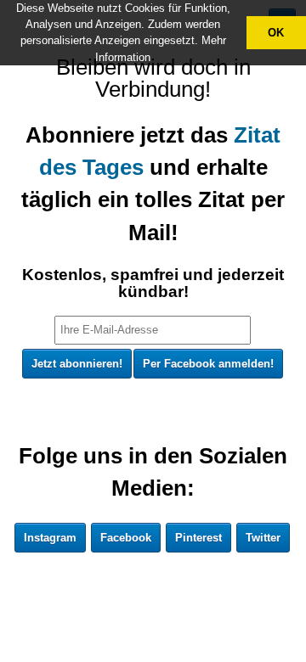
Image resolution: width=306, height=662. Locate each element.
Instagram (50, 537)
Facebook (125, 537)
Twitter (263, 537)
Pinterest (198, 537)
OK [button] (276, 32)
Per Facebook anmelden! (208, 363)
